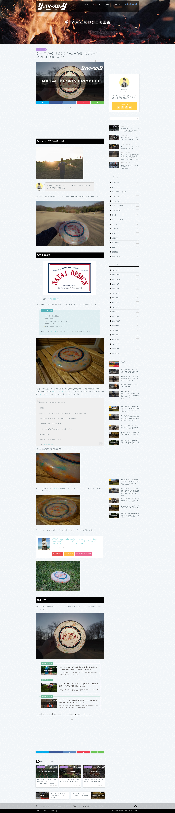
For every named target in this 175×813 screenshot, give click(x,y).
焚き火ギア (125, 243)
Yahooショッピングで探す (83, 553)
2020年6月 (125, 349)
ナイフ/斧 (125, 229)
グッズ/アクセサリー (41, 49)
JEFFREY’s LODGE (48, 714)
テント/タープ (125, 224)
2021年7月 (125, 289)
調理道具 (125, 252)
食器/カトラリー (125, 257)
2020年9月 (125, 335)
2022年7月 (125, 270)
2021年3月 (125, 307)
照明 (125, 247)
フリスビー (89, 714)
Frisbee (39, 714)
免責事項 (107, 4)
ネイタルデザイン (80, 714)
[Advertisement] (70, 122)
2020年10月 (125, 330)
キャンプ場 (125, 197)
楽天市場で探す (57, 553)
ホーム (86, 4)
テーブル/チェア (125, 220)
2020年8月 (125, 339)
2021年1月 (125, 316)
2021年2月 (125, 312)
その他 (125, 215)
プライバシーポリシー (42, 811)
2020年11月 (125, 326)
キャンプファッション (125, 192)
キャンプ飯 (125, 201)
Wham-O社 (53, 331)
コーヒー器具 (125, 210)
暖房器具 (125, 238)
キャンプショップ (125, 187)
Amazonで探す (69, 553)
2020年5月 (125, 353)
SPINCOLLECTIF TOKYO (60, 392)
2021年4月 (125, 302)
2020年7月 (125, 344)
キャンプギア (125, 183)
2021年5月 (125, 298)
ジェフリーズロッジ (69, 714)
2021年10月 (125, 279)
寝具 (125, 234)
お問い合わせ (117, 4)
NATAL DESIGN (42, 394)
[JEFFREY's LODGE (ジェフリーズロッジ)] (52, 9)
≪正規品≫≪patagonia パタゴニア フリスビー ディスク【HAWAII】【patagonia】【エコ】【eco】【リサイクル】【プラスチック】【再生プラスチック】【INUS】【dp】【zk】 (76, 541)
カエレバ (61, 548)
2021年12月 (125, 275)
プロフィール (96, 4)
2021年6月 (125, 293)
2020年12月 (125, 321)
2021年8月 (125, 284)
